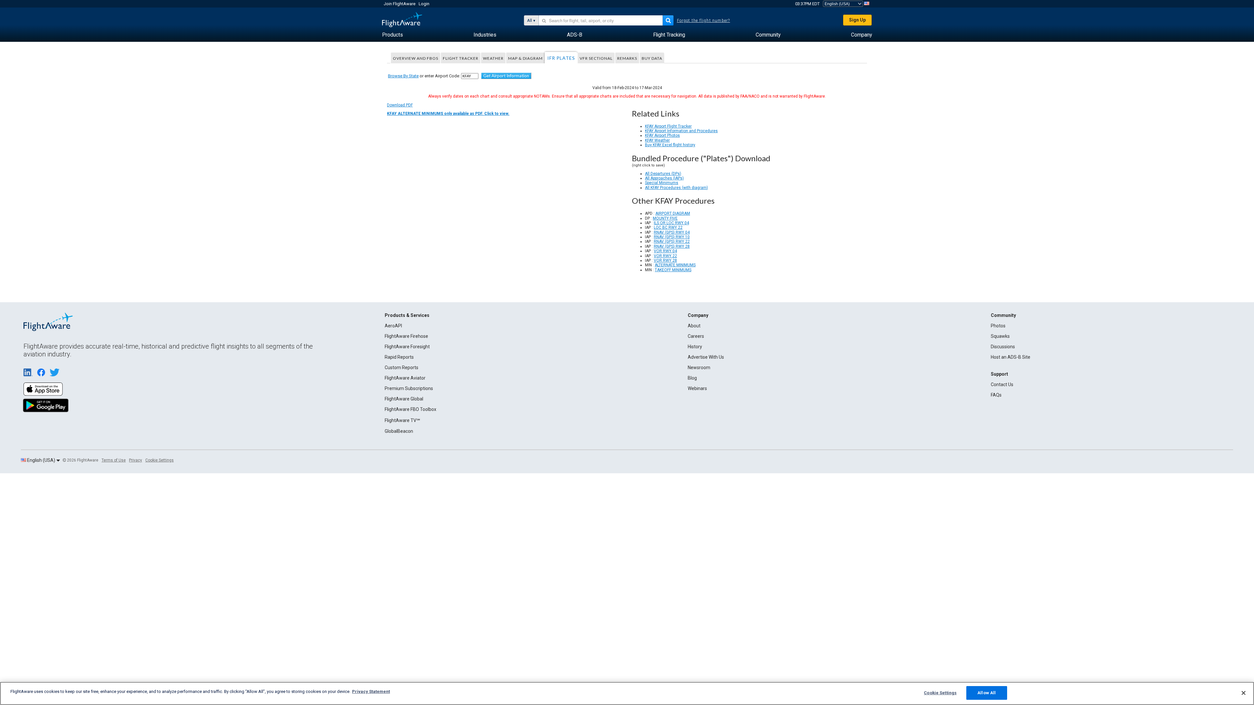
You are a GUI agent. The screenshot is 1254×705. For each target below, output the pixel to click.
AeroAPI (393, 325)
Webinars (697, 388)
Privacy (135, 460)
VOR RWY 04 (665, 251)
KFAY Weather (657, 140)
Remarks (627, 58)
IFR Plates (561, 58)
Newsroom (699, 367)
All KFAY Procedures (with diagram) (676, 187)
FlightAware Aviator (405, 378)
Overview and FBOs (415, 58)
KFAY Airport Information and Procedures (681, 131)
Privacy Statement (371, 691)
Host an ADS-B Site (1010, 357)
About (694, 325)
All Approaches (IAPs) (664, 178)
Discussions (1003, 346)
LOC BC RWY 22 (668, 227)
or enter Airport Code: (424, 75)
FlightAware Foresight (407, 346)
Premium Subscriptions (409, 388)
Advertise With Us (706, 357)
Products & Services (407, 315)
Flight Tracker (460, 58)
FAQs (996, 395)
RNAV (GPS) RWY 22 (672, 241)
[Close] (1243, 693)
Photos (998, 325)
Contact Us (1002, 384)
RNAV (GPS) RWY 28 (672, 246)
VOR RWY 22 (665, 256)
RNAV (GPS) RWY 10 (672, 237)
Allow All (986, 692)
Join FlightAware (399, 3)
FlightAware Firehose (406, 336)
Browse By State (403, 75)
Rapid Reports (399, 357)
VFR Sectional (596, 58)
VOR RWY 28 (665, 260)
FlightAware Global (404, 398)
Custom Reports (401, 367)
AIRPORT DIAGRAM (672, 213)
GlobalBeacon (399, 431)
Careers (696, 336)
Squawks (1000, 336)
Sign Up (857, 20)
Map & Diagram (525, 58)
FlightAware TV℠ (402, 420)
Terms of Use (114, 460)
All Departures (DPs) (663, 173)
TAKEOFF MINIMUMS (673, 270)
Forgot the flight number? (703, 20)
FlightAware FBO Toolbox (410, 409)
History (695, 346)
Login (424, 3)
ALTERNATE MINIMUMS (675, 265)
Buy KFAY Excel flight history (670, 145)
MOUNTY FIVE (665, 218)
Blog (692, 378)
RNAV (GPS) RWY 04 (672, 232)
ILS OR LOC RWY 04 (671, 223)
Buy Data (652, 58)
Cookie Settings (159, 460)
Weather (493, 58)
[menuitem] (392, 35)
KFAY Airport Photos (662, 135)
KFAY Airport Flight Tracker (668, 126)
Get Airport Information (506, 75)
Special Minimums (661, 182)
